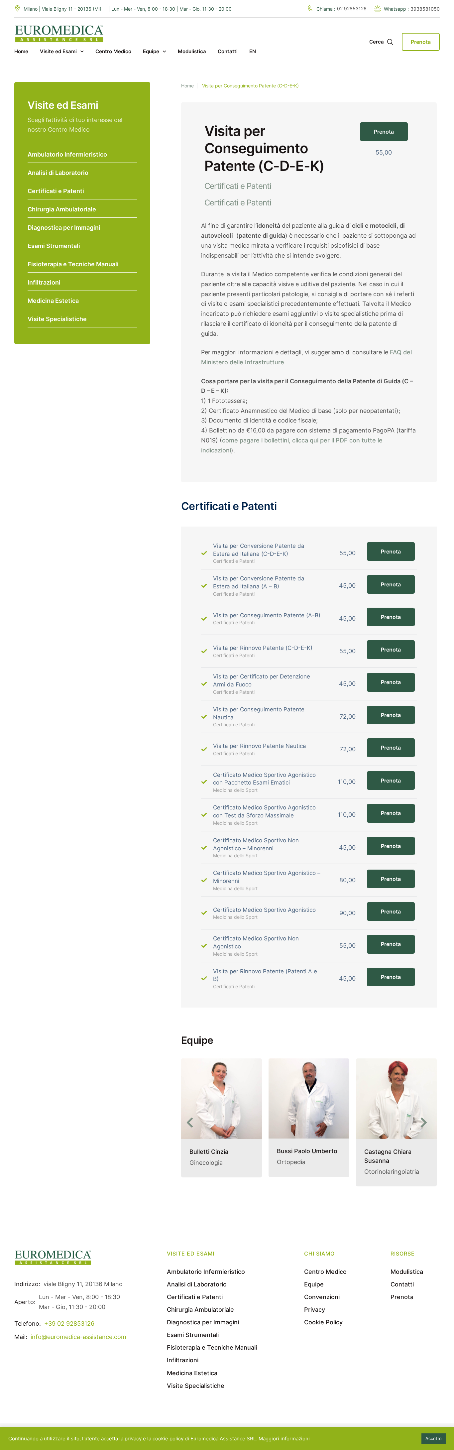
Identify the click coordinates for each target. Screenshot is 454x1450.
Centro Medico (325, 1277)
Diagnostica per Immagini (64, 227)
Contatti (402, 1290)
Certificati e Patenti (56, 190)
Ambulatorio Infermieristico (67, 154)
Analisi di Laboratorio (58, 172)
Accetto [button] (433, 1438)
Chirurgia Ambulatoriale (62, 209)
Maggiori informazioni (284, 1439)
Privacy (314, 1315)
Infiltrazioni (44, 282)
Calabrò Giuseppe (389, 1153)
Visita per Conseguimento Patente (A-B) (266, 615)
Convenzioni (322, 1303)
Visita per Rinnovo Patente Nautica (259, 746)
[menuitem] (252, 52)
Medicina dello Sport (235, 790)
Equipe (314, 1290)
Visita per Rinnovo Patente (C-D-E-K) (262, 648)
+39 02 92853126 (69, 1329)
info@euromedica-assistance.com (78, 1343)
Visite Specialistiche (57, 318)
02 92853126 (352, 8)
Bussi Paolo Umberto (219, 1151)
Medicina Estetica (53, 300)
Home (187, 85)
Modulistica (407, 1277)
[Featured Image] (221, 1098)
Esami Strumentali (54, 245)
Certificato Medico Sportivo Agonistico (264, 909)
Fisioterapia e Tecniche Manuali (73, 264)
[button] (384, 131)
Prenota (391, 551)
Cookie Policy (323, 1328)
